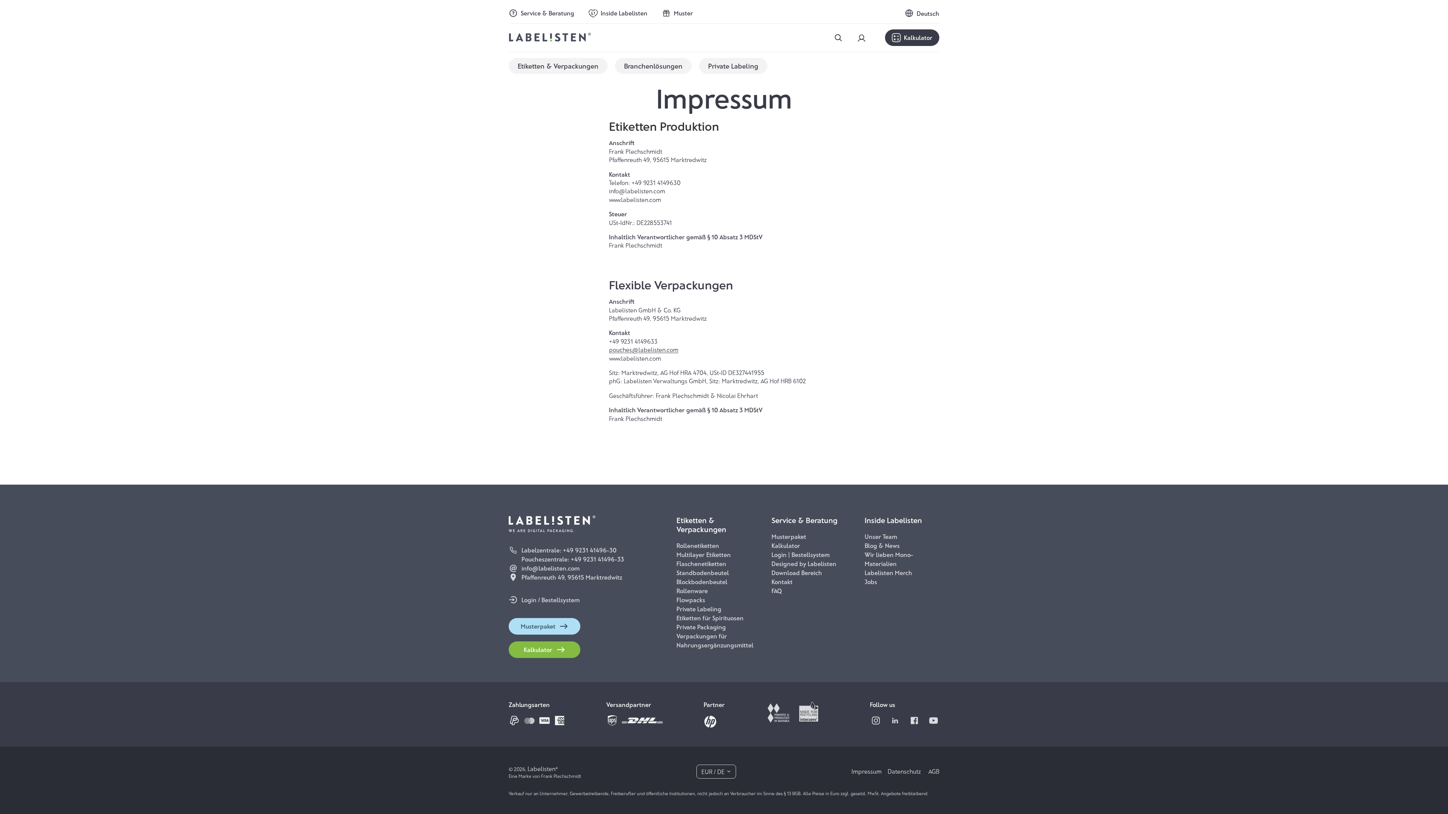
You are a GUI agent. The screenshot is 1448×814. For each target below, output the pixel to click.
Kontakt (782, 581)
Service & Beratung (547, 13)
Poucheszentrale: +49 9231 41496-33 (573, 559)
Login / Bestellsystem (551, 599)
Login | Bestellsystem (801, 554)
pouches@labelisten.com (643, 349)
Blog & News (882, 545)
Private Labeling (698, 608)
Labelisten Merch (888, 572)
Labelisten (541, 768)
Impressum (866, 771)
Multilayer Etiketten (703, 554)
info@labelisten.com (551, 568)
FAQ (777, 590)
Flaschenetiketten (701, 563)
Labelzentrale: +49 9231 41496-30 (569, 550)
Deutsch (928, 13)
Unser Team (881, 536)
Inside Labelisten (624, 13)
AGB (933, 771)
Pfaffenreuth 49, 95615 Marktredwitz (572, 577)
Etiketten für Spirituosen (710, 617)
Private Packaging (701, 626)
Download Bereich (797, 572)
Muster (683, 13)
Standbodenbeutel (702, 572)
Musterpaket (538, 626)
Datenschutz (905, 771)
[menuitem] (558, 66)
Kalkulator (918, 37)
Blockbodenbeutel (701, 581)
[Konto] (862, 38)
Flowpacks (690, 599)
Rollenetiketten (697, 545)
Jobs (871, 581)
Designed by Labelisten (804, 563)
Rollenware (692, 590)
